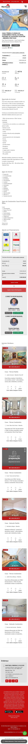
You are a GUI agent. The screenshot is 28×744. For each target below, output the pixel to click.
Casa (3, 40)
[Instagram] (10, 680)
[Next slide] (25, 20)
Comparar (16, 45)
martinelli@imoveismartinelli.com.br (13, 674)
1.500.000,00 (22, 60)
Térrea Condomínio (9, 40)
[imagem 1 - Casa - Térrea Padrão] (14, 355)
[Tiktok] (13, 680)
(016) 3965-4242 (15, 1)
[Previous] (4, 355)
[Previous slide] (2, 20)
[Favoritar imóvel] (25, 348)
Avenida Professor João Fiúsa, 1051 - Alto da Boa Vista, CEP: (14, 668)
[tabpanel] (14, 20)
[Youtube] (16, 680)
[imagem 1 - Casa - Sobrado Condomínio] (14, 608)
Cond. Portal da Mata (19, 40)
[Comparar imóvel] (25, 350)
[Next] (24, 355)
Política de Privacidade (14, 716)
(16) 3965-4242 (9, 672)
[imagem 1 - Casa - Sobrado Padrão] (14, 507)
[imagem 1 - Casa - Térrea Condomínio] (14, 406)
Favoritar (6, 45)
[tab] (21, 12)
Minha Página (8, 313)
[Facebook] (6, 680)
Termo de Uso (14, 717)
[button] (22, 1)
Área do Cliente (6, 1)
